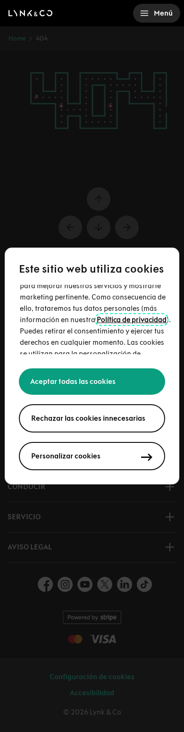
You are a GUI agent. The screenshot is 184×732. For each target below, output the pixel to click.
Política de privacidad (132, 319)
